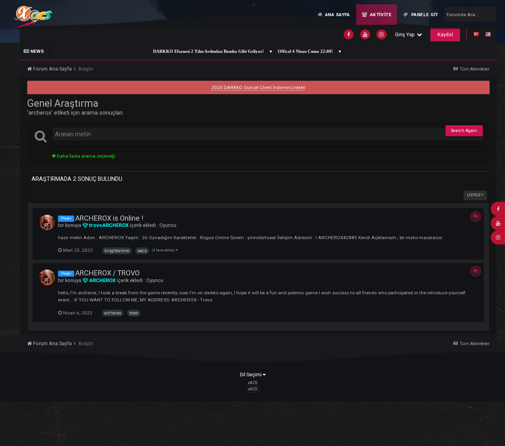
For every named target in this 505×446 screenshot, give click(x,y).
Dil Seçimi (251, 374)
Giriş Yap (406, 34)
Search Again (464, 130)
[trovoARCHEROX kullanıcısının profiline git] (47, 222)
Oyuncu (167, 225)
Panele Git (424, 14)
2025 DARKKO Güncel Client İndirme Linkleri (258, 87)
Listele (474, 195)
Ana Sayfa (337, 14)
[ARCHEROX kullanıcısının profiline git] (47, 277)
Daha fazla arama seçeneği (85, 156)
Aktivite (379, 14)
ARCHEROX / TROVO (107, 273)
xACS (252, 389)
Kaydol (445, 34)
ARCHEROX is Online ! (109, 218)
